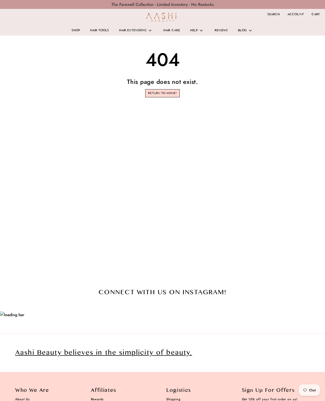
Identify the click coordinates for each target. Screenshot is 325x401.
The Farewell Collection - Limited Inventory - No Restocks (162, 4)
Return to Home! (162, 93)
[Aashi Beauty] (161, 17)
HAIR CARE (171, 30)
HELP (194, 30)
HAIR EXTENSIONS (133, 30)
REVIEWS (221, 30)
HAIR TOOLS (99, 30)
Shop (76, 30)
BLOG (242, 30)
